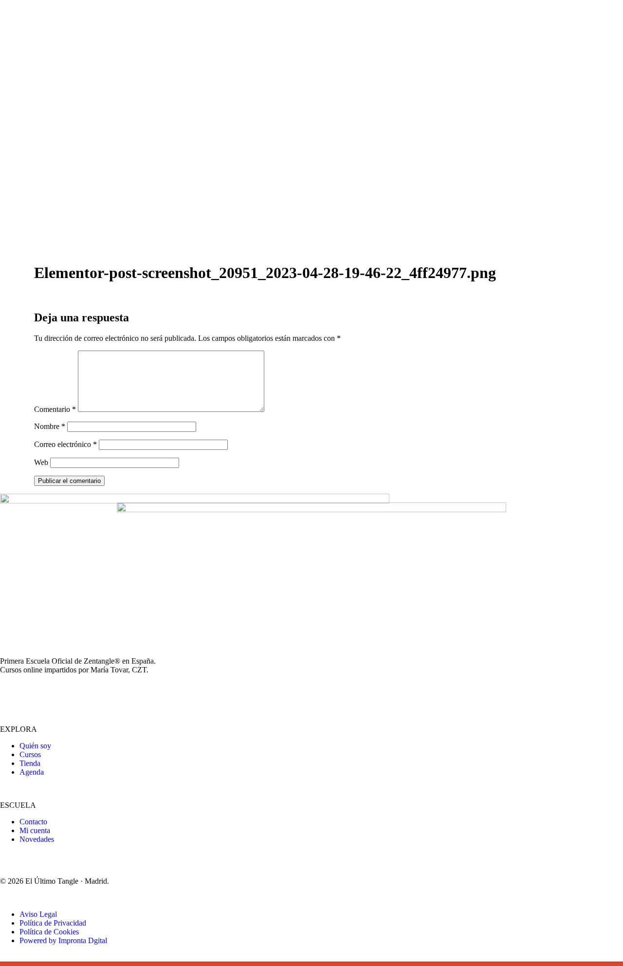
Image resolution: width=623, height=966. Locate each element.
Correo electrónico (65, 444)
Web (41, 462)
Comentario (55, 409)
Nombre (49, 426)
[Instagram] (12, 694)
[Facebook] (65, 694)
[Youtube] (38, 694)
